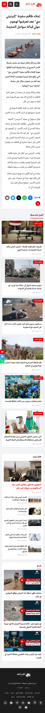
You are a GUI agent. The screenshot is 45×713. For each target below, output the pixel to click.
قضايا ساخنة (36, 34)
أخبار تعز (37, 693)
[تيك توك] (17, 702)
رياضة (7, 693)
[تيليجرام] (13, 197)
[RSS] (20, 707)
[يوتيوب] (29, 703)
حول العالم (30, 697)
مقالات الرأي (19, 693)
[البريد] (7, 197)
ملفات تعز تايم (20, 697)
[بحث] (10, 4)
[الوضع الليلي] (17, 4)
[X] (18, 197)
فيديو (12, 693)
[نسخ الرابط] (38, 203)
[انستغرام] (23, 703)
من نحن (27, 688)
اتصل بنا (20, 688)
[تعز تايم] (33, 4)
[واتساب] (24, 197)
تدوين (12, 697)
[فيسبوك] (30, 197)
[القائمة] (4, 4)
